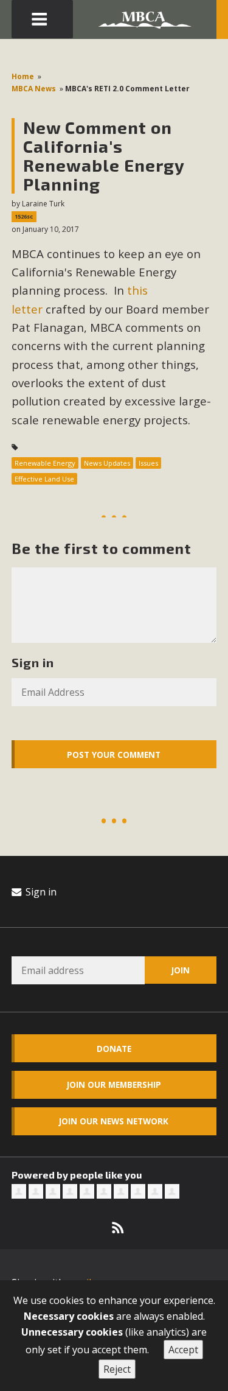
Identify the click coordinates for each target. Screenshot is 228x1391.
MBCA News (34, 88)
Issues (148, 463)
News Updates (107, 463)
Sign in (40, 892)
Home (23, 76)
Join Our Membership (114, 1084)
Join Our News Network (113, 1121)
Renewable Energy (45, 463)
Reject (117, 1369)
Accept (183, 1349)
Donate (114, 1048)
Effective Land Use (44, 478)
